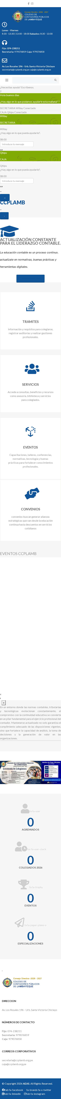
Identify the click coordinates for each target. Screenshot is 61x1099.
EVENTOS (30, 447)
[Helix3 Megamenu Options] (6, 80)
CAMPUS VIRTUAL (30, 278)
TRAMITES (30, 322)
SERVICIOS (30, 384)
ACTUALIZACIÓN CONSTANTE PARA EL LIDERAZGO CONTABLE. (30, 241)
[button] (30, 694)
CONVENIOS (30, 509)
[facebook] (28, 3)
